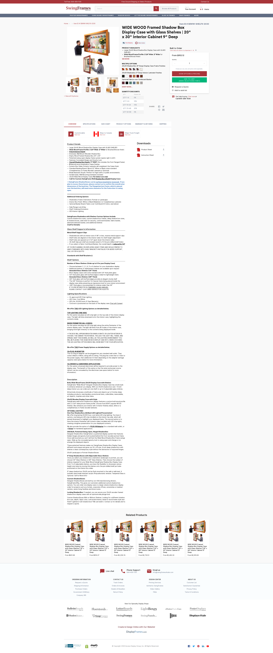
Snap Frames (184, 15)
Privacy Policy (192, 589)
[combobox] (127, 8)
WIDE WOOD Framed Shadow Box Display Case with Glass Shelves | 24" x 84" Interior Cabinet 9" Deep (148, 548)
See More (125, 59)
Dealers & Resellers (118, 589)
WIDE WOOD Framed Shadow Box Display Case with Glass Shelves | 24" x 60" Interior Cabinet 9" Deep (124, 548)
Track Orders (118, 582)
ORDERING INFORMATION (81, 579)
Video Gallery (155, 589)
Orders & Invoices (118, 586)
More (196, 15)
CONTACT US (118, 579)
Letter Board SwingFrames (146, 15)
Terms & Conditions (192, 592)
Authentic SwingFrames (155, 586)
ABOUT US (192, 579)
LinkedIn (203, 646)
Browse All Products (169, 8)
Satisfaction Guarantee (191, 586)
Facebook (189, 646)
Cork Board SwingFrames (103, 15)
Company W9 (81, 595)
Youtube (207, 646)
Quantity (174, 59)
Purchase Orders (81, 589)
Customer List (192, 582)
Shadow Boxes (124, 15)
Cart (201, 7)
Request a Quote (81, 582)
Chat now (191, 96)
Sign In (187, 7)
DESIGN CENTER (155, 579)
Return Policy (118, 592)
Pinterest (198, 646)
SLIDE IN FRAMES (168, 15)
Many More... (127, 87)
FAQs (155, 592)
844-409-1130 (76, 2)
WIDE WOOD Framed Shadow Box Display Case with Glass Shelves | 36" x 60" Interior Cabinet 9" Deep (172, 548)
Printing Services (155, 582)
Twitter (193, 646)
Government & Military (81, 592)
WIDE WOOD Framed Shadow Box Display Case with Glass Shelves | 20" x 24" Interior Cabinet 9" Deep (99, 548)
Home (66, 23)
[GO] (156, 8)
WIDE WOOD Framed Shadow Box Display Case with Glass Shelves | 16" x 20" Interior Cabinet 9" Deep (74, 548)
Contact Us (205, 2)
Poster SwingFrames (79, 15)
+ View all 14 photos (71, 96)
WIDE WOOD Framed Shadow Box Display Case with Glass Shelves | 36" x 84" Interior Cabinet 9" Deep (197, 548)
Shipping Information (81, 586)
